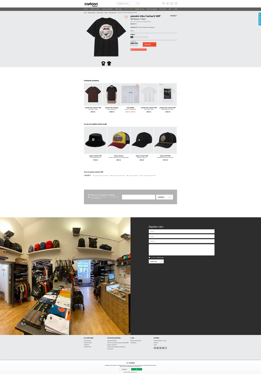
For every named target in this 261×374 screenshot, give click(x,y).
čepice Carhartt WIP (95, 156)
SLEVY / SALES (128, 9)
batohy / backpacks (107, 9)
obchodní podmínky (112, 340)
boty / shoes (163, 9)
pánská (106, 12)
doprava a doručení (112, 344)
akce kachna (110, 348)
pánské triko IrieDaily (111, 108)
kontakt (156, 342)
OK (136, 369)
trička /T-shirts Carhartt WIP (118, 175)
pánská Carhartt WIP (133, 175)
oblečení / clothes (95, 9)
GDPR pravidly (160, 257)
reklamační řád (87, 346)
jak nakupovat (87, 340)
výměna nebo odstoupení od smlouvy (116, 346)
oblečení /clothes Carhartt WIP (102, 175)
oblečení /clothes (91, 12)
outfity (175, 9)
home (85, 12)
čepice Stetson (119, 156)
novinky (86, 9)
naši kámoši (133, 342)
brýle (170, 9)
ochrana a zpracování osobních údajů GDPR (118, 342)
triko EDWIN (130, 108)
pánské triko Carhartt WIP (93, 108)
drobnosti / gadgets (152, 9)
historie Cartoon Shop (135, 340)
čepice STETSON (165, 156)
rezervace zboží (88, 342)
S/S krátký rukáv (112, 12)
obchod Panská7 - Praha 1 (160, 340)
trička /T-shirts (100, 12)
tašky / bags (118, 9)
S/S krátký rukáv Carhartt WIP (149, 175)
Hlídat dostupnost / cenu (139, 49)
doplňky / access (139, 9)
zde (136, 372)
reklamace (86, 344)
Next (179, 93)
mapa (155, 344)
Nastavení (124, 369)
